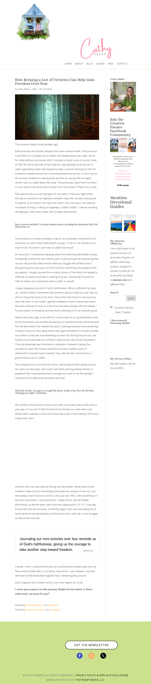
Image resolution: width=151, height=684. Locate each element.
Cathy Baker (23, 89)
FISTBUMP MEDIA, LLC (91, 679)
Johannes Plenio (35, 605)
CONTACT (122, 64)
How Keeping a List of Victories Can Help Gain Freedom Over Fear (54, 81)
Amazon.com (120, 280)
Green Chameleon (36, 609)
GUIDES (100, 64)
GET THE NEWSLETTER (91, 645)
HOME (68, 64)
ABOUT (79, 64)
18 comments (45, 89)
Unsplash (53, 605)
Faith (34, 89)
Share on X (88, 551)
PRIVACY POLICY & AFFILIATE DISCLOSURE (102, 675)
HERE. (120, 368)
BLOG (90, 64)
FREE (110, 64)
